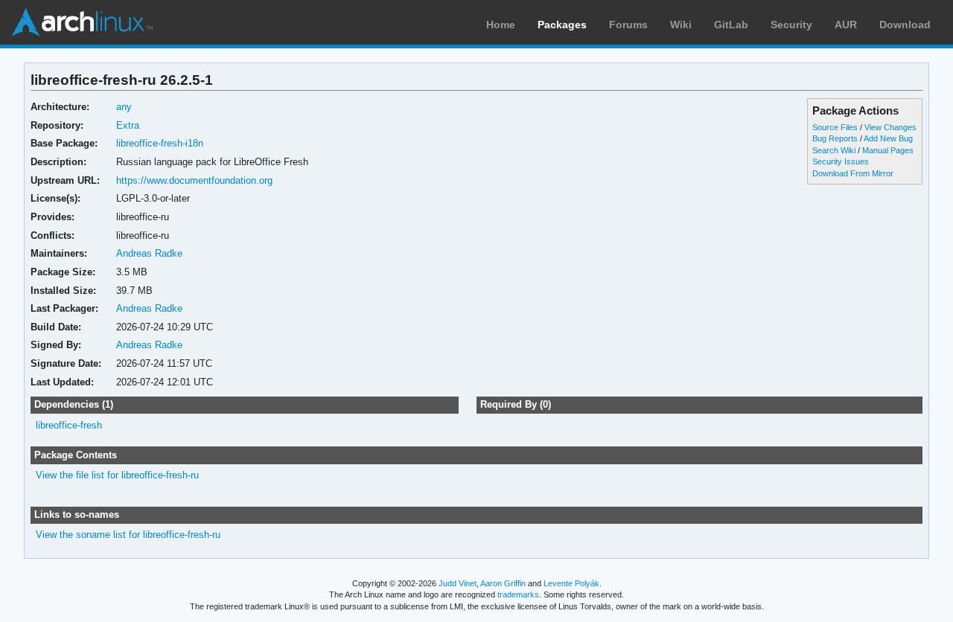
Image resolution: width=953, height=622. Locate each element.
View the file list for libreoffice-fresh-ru (117, 475)
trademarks (518, 594)
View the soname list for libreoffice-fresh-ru (128, 534)
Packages (562, 25)
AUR (846, 25)
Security (791, 25)
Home (500, 25)
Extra (127, 125)
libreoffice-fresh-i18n (159, 143)
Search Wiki (833, 150)
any (124, 106)
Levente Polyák (571, 583)
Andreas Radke (149, 253)
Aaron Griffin (503, 583)
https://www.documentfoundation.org (194, 180)
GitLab (731, 25)
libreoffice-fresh (69, 425)
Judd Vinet (457, 583)
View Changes (890, 127)
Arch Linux (82, 22)
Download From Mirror (852, 173)
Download (905, 25)
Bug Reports (835, 138)
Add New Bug (888, 138)
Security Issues (840, 161)
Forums (628, 25)
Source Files (835, 127)
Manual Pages (888, 150)
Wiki (681, 25)
